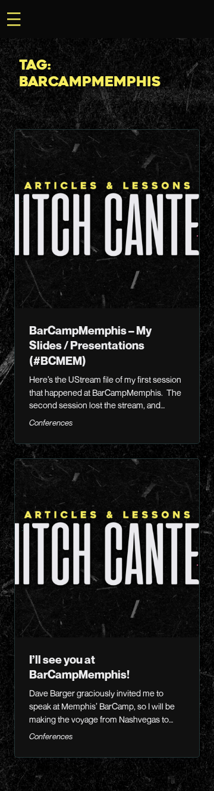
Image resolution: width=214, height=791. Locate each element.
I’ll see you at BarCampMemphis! (79, 666)
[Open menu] (13, 19)
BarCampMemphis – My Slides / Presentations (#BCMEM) (90, 345)
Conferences (51, 422)
